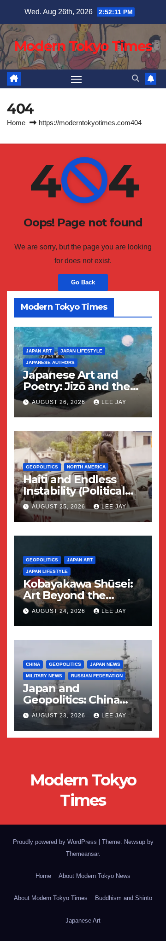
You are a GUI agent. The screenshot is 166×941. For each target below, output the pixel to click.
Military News (44, 675)
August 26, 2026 (59, 402)
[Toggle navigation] (76, 79)
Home (16, 123)
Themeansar (82, 853)
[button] (135, 78)
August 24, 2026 (59, 611)
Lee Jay (113, 402)
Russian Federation (97, 675)
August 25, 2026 (59, 506)
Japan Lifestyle (81, 350)
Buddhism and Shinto (123, 898)
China (33, 664)
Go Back (83, 282)
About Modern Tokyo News (94, 875)
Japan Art (39, 350)
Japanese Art (83, 920)
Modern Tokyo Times (83, 46)
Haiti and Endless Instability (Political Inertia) (74, 491)
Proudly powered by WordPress (56, 841)
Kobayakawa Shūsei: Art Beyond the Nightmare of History (80, 595)
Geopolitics (42, 466)
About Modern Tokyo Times (51, 898)
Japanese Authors (50, 362)
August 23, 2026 (59, 715)
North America (86, 466)
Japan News (105, 664)
